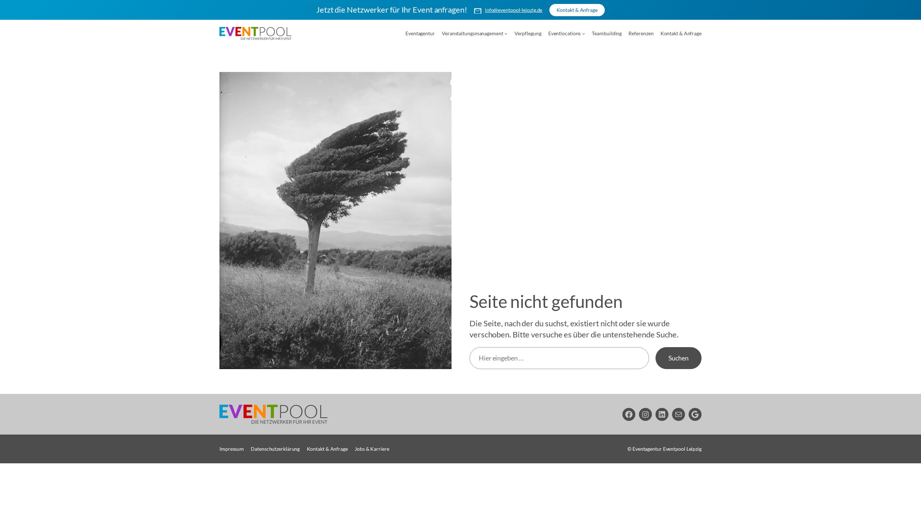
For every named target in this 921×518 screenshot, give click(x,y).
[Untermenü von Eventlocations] (583, 33)
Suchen (678, 358)
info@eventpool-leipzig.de (514, 10)
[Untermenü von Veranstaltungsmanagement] (505, 33)
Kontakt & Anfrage (577, 10)
